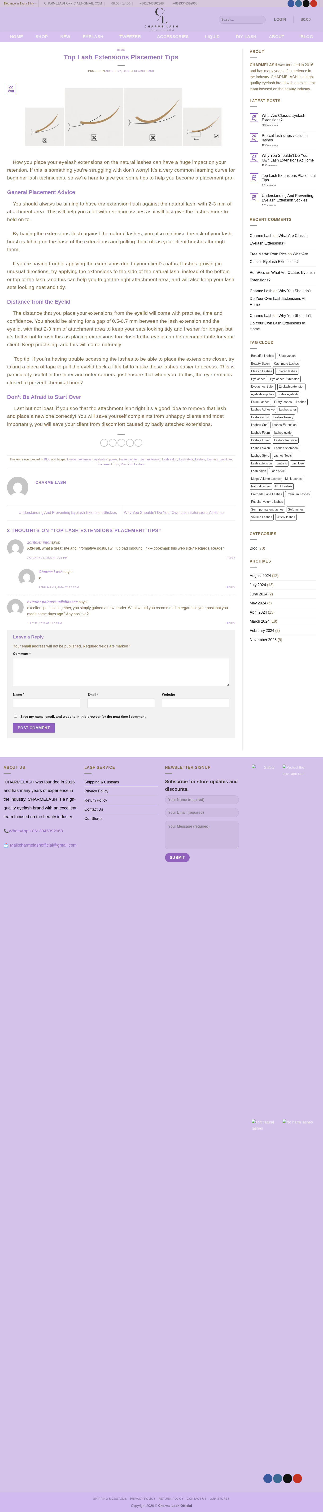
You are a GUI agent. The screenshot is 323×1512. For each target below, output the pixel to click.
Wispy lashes (286, 517)
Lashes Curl (259, 425)
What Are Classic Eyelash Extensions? (283, 118)
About (276, 36)
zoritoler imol (38, 542)
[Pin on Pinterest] (130, 443)
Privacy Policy (96, 791)
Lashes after (287, 409)
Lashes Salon (260, 448)
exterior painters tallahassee (52, 602)
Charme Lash (144, 71)
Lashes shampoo (286, 448)
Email (92, 694)
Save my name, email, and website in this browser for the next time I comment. (83, 716)
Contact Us (93, 809)
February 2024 (262, 631)
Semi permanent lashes (267, 509)
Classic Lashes (261, 371)
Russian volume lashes (267, 501)
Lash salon (169, 459)
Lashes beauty (283, 417)
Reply (231, 557)
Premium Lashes (132, 464)
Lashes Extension (284, 425)
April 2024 (258, 612)
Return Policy (95, 800)
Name (18, 694)
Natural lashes (261, 486)
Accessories (173, 36)
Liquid (212, 36)
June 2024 (258, 594)
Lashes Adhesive (263, 409)
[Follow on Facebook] (291, 3)
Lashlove (225, 459)
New (65, 36)
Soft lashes (296, 509)
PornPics (257, 273)
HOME (16, 36)
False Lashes (128, 459)
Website (168, 694)
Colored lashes (287, 371)
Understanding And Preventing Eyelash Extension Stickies (67, 513)
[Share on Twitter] (113, 443)
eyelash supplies (105, 459)
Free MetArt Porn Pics (268, 254)
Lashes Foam (260, 432)
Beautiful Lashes (262, 356)
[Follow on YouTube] (313, 3)
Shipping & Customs (101, 782)
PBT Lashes (283, 486)
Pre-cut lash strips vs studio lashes (285, 138)
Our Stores (93, 819)
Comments (270, 125)
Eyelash (93, 36)
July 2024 (258, 585)
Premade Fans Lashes (266, 494)
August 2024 (260, 576)
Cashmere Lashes (286, 363)
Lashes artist (260, 417)
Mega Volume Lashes (266, 479)
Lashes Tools (283, 455)
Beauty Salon (260, 363)
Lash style (186, 459)
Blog (307, 36)
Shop (41, 36)
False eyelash (288, 394)
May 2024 (258, 603)
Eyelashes (258, 379)
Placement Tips (108, 464)
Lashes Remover (285, 440)
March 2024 (260, 621)
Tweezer (130, 36)
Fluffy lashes (283, 402)
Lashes (200, 459)
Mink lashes (293, 479)
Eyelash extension (79, 459)
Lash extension (150, 459)
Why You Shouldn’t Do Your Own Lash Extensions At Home (174, 513)
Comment (22, 653)
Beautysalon (287, 356)
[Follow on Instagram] (298, 3)
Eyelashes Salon (262, 386)
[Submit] (261, 20)
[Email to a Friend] (121, 443)
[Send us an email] (306, 3)
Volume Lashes (261, 517)
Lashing (212, 459)
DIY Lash (246, 36)
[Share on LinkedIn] (138, 443)
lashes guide (283, 432)
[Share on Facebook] (104, 443)
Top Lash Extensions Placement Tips (289, 178)
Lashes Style (260, 455)
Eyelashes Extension (284, 379)
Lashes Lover (260, 440)
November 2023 (263, 640)
